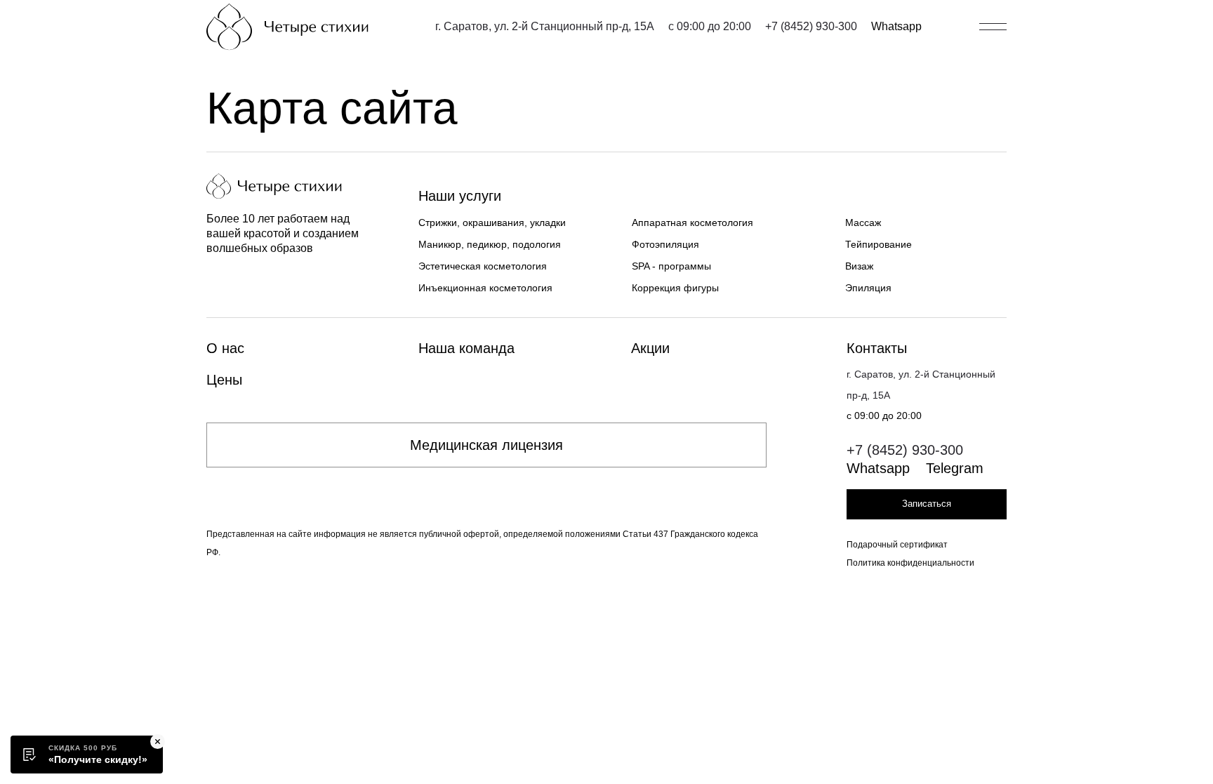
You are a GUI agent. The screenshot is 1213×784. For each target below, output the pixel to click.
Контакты (877, 348)
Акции (650, 348)
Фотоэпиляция (665, 244)
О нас (225, 348)
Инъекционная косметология (485, 287)
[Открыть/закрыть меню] (993, 26)
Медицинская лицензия (486, 445)
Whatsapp (896, 26)
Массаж (863, 222)
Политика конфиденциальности (910, 563)
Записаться (926, 503)
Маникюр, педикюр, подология (489, 244)
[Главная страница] (287, 27)
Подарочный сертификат (897, 545)
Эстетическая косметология (482, 266)
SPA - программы (671, 266)
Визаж (859, 266)
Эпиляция (868, 287)
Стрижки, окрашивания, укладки (492, 222)
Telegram (954, 468)
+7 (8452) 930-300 (811, 26)
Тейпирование (878, 244)
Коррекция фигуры (675, 287)
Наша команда (466, 348)
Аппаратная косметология (692, 222)
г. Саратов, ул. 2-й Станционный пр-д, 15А (544, 26)
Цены (224, 379)
